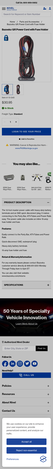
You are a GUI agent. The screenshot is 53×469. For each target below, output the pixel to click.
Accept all (26, 441)
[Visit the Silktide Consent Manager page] (43, 459)
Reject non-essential (26, 450)
